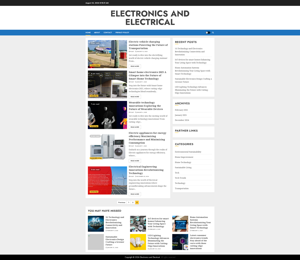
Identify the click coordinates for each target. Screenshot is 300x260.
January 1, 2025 (142, 146)
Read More (135, 66)
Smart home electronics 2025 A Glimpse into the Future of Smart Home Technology (147, 75)
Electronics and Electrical (150, 17)
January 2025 (181, 115)
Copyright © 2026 (132, 257)
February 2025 (181, 110)
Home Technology (183, 162)
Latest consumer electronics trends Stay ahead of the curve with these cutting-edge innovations (199, 242)
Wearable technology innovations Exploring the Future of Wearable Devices (146, 106)
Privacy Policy (122, 32)
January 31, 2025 (112, 247)
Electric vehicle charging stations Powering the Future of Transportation (148, 45)
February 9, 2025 (112, 230)
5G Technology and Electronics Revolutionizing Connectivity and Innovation (190, 51)
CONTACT (108, 32)
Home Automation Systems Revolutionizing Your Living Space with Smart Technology (192, 70)
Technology (94, 96)
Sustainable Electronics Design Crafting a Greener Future (115, 241)
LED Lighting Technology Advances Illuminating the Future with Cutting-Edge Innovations (192, 90)
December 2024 (182, 120)
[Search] (213, 32)
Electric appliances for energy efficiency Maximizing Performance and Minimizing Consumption (147, 137)
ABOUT (97, 32)
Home (88, 32)
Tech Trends (180, 178)
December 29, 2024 (143, 176)
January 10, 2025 (142, 51)
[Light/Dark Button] (208, 32)
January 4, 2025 (142, 112)
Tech (177, 172)
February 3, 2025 (197, 230)
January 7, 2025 (142, 82)
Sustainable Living (95, 158)
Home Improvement (184, 157)
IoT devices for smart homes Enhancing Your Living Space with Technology (158, 222)
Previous (121, 202)
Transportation (94, 65)
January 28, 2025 (155, 249)
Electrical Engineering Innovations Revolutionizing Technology (146, 170)
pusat (132, 51)
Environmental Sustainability (188, 152)
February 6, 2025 (154, 229)
